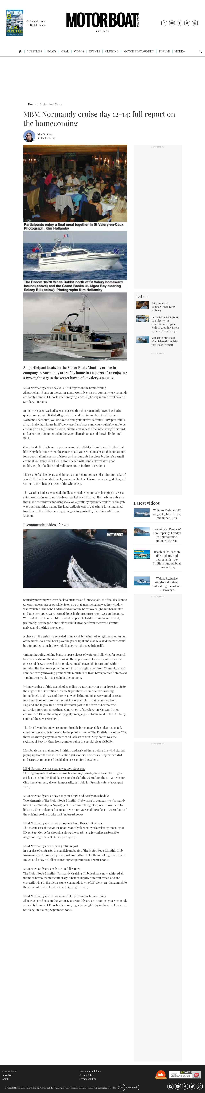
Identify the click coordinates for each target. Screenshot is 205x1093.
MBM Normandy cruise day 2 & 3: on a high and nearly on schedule (66, 796)
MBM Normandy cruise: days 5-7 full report (50, 846)
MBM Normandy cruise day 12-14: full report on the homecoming (64, 896)
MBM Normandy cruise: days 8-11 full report (51, 869)
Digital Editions (37, 25)
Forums (164, 51)
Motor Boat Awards (138, 51)
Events (94, 51)
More (178, 51)
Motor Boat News (51, 104)
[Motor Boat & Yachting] (102, 23)
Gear (65, 51)
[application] (75, 558)
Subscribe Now (37, 21)
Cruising (111, 51)
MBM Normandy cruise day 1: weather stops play (54, 768)
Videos (78, 51)
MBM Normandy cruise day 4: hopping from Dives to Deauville (63, 823)
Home (32, 104)
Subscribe (34, 51)
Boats (51, 51)
